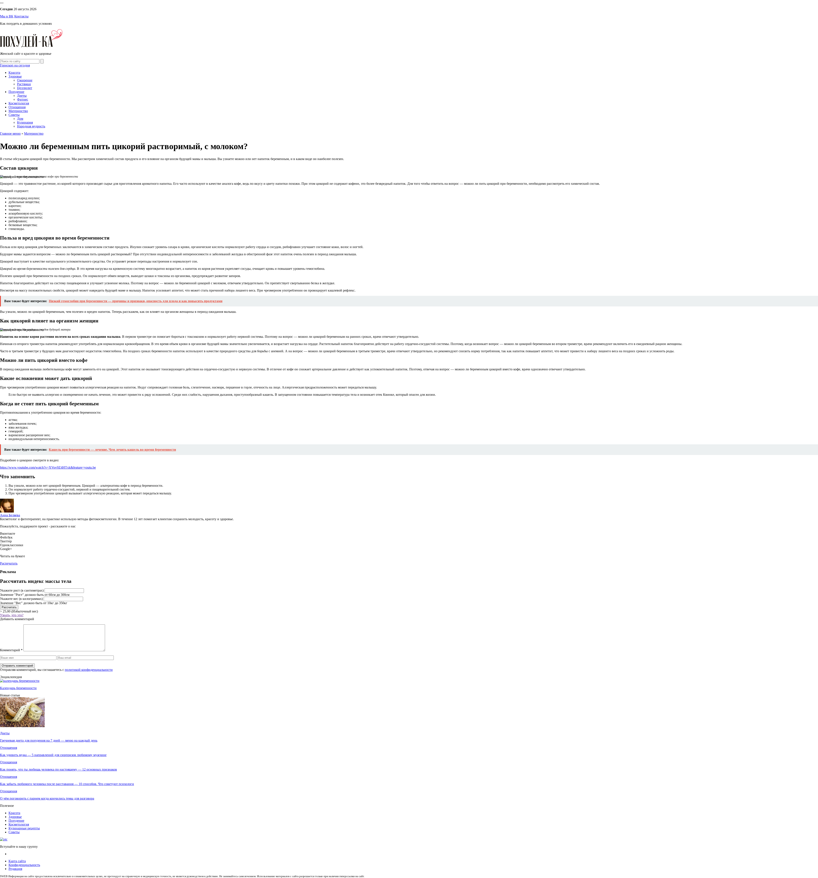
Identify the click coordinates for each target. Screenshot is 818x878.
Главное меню (10, 133)
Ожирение (24, 80)
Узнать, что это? (11, 615)
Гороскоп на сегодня (15, 65)
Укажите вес (21, 599)
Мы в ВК (6, 16)
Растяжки (24, 84)
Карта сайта (17, 861)
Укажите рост (22, 590)
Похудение (16, 92)
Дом (20, 118)
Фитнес (22, 99)
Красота (14, 72)
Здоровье (15, 76)
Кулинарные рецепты (24, 828)
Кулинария (25, 122)
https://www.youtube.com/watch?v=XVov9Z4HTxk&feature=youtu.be (48, 467)
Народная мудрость (31, 126)
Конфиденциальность (24, 865)
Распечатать (8, 563)
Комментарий (11, 650)
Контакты (21, 16)
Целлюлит (24, 88)
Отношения (17, 107)
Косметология (19, 103)
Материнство (18, 111)
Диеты (22, 95)
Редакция (15, 869)
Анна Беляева (10, 515)
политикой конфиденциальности (89, 669)
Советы (14, 115)
